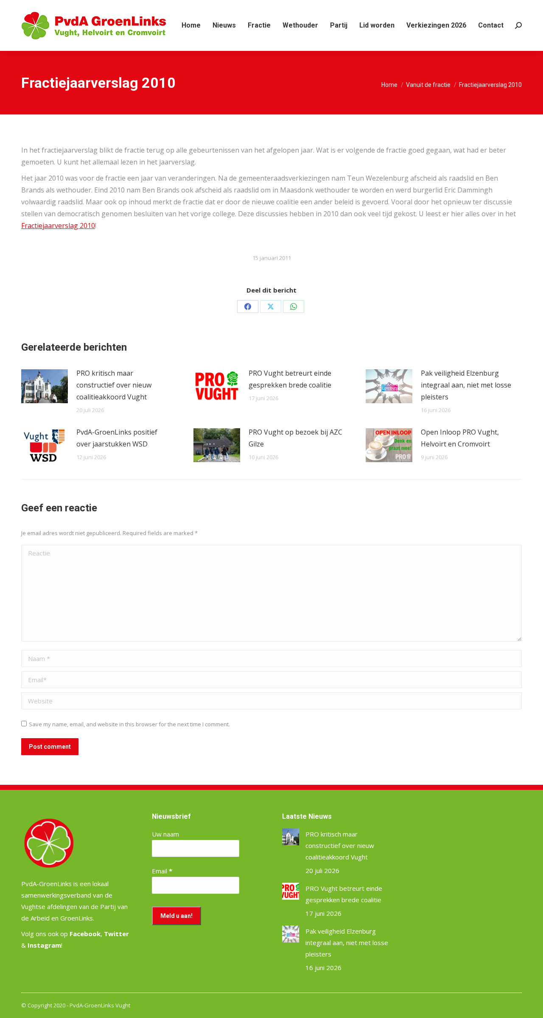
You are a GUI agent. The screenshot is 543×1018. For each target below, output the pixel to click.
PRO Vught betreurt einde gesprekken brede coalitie (290, 379)
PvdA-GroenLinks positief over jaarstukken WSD (116, 438)
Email (162, 871)
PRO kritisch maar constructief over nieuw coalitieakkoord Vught (113, 385)
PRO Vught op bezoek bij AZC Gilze (295, 438)
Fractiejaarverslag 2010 (58, 225)
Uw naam (165, 834)
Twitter (116, 933)
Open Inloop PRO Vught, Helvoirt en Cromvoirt (460, 438)
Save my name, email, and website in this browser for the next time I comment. (129, 724)
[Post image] (44, 386)
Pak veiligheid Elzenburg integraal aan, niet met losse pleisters (466, 385)
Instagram (44, 945)
